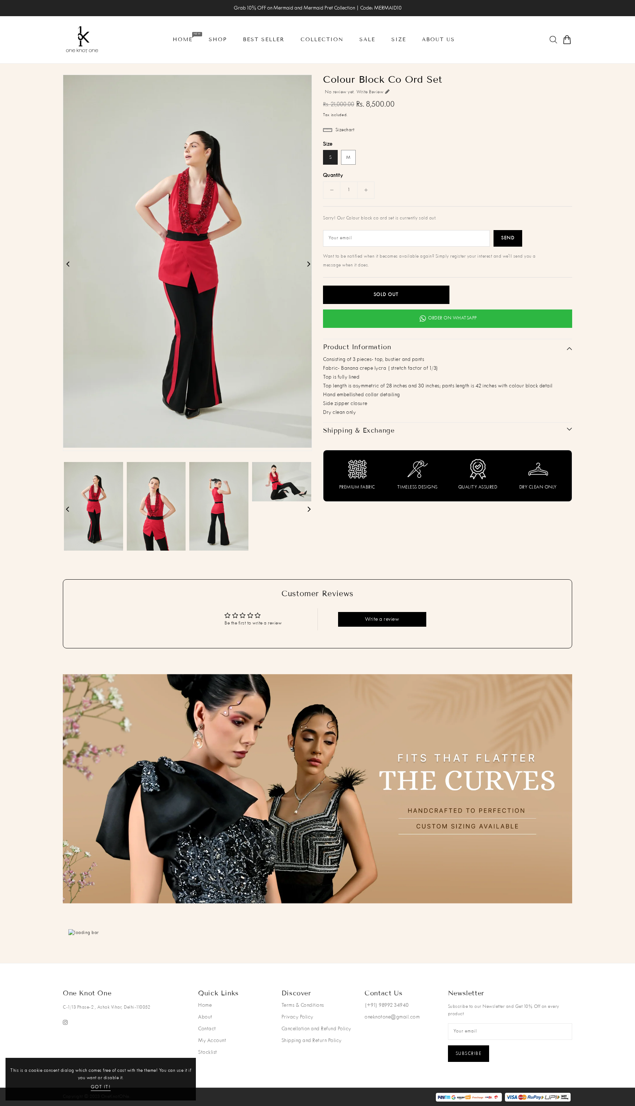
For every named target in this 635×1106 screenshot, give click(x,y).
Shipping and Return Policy (311, 1040)
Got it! (101, 1087)
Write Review (369, 92)
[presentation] (93, 788)
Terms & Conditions (302, 1005)
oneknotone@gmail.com (392, 1017)
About (205, 1017)
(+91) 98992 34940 (387, 1005)
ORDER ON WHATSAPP (452, 318)
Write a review (382, 619)
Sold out (386, 295)
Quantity (333, 175)
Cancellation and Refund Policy (316, 1028)
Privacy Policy (297, 1017)
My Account (212, 1040)
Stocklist (207, 1052)
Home (205, 1005)
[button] (314, 894)
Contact (207, 1028)
